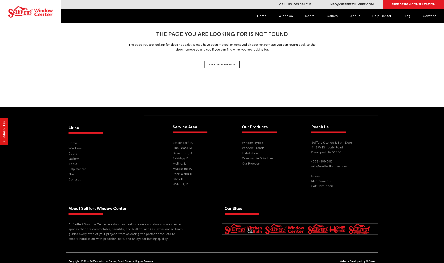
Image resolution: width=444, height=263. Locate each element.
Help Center (77, 169)
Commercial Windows (258, 158)
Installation (250, 153)
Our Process (251, 163)
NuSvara (370, 261)
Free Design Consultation (413, 4)
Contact (75, 179)
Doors (73, 153)
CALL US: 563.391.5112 (295, 4)
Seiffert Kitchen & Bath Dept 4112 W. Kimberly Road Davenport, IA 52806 (331, 147)
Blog (72, 174)
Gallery (74, 159)
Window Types (252, 143)
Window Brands (253, 148)
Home (73, 143)
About (73, 164)
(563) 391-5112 (321, 161)
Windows (75, 148)
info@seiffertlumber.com (352, 4)
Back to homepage (222, 64)
